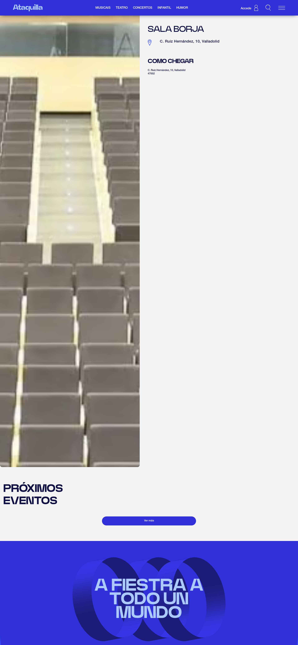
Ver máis (149, 521)
